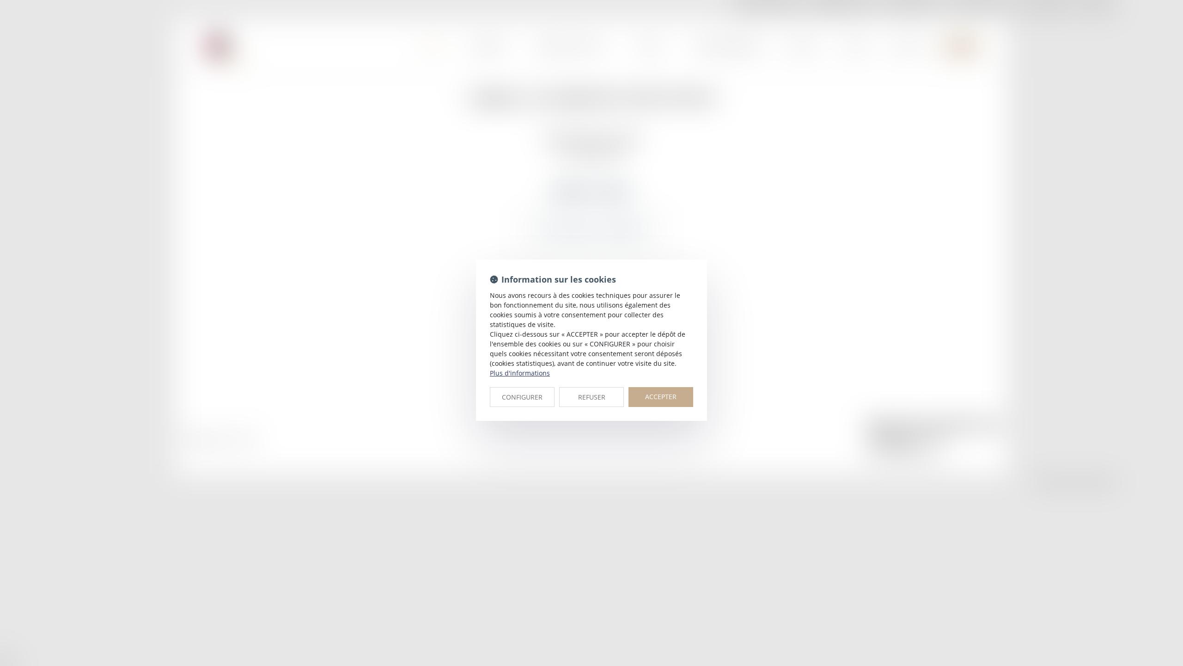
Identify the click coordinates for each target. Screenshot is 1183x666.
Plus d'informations (520, 373)
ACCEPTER (661, 396)
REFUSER (591, 397)
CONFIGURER (522, 397)
